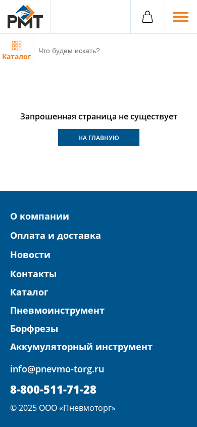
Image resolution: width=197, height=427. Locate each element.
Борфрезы (34, 328)
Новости (30, 254)
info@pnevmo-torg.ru (57, 368)
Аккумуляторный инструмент (81, 346)
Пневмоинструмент (57, 310)
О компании (39, 216)
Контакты (33, 273)
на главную (98, 138)
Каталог (29, 291)
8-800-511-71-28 (53, 389)
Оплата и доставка (55, 235)
